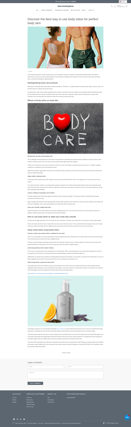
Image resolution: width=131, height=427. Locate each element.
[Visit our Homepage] (65, 6)
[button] (37, 10)
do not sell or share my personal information (71, 423)
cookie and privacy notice (20, 423)
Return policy (30, 399)
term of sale (40, 423)
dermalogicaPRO (71, 397)
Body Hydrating (61, 328)
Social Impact (50, 402)
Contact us (29, 397)
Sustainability (50, 399)
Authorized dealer (31, 404)
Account (14, 397)
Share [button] (30, 71)
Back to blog (66, 353)
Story (48, 397)
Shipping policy (30, 402)
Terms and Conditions (32, 423)
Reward (14, 399)
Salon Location (30, 406)
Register (14, 402)
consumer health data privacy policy (52, 423)
